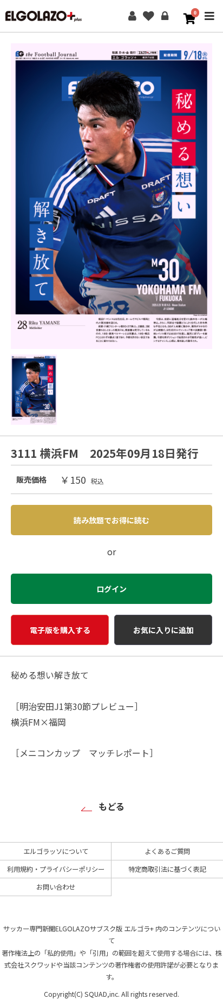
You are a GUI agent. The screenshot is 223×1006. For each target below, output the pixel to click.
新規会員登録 (132, 16)
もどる (111, 806)
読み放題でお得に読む (111, 520)
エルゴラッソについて (55, 851)
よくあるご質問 (167, 851)
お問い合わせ (55, 887)
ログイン (164, 16)
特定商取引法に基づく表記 (167, 869)
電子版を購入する (60, 629)
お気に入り (148, 16)
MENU (209, 23)
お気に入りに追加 (163, 629)
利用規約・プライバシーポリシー (55, 869)
